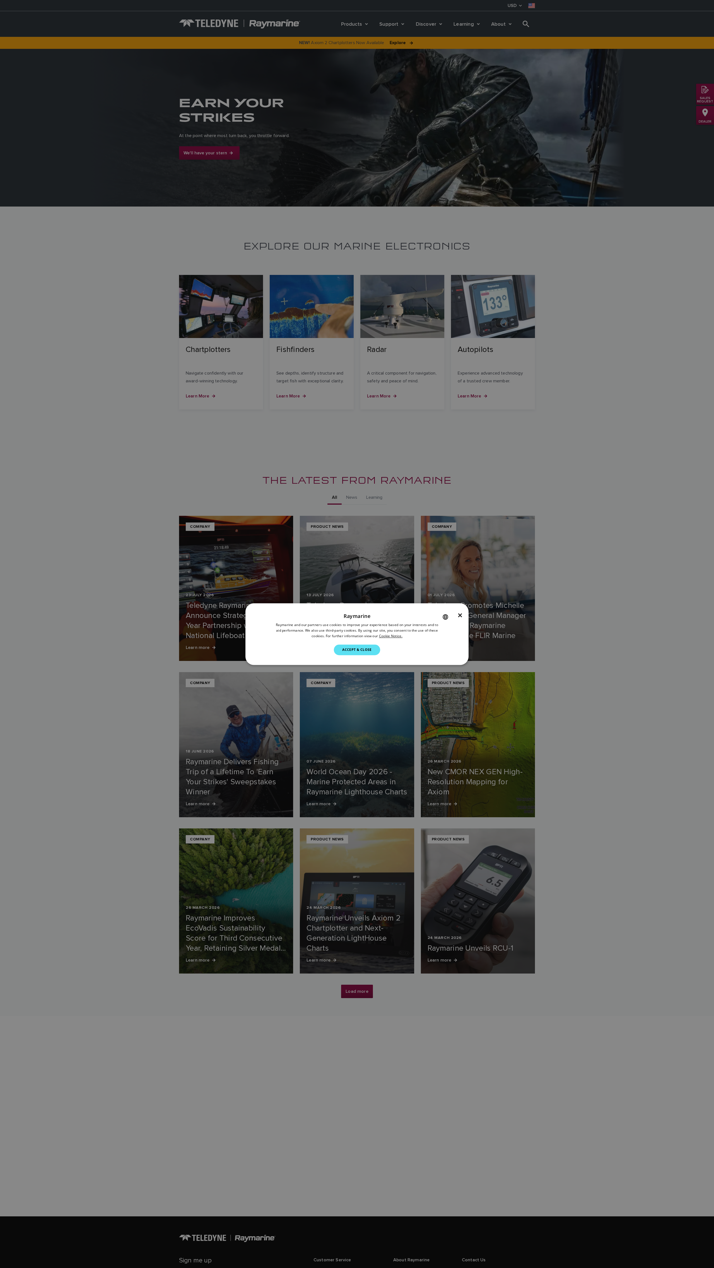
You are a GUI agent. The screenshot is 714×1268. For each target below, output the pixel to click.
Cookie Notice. (390, 636)
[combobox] (445, 617)
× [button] (460, 615)
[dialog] (357, 634)
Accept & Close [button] (357, 649)
